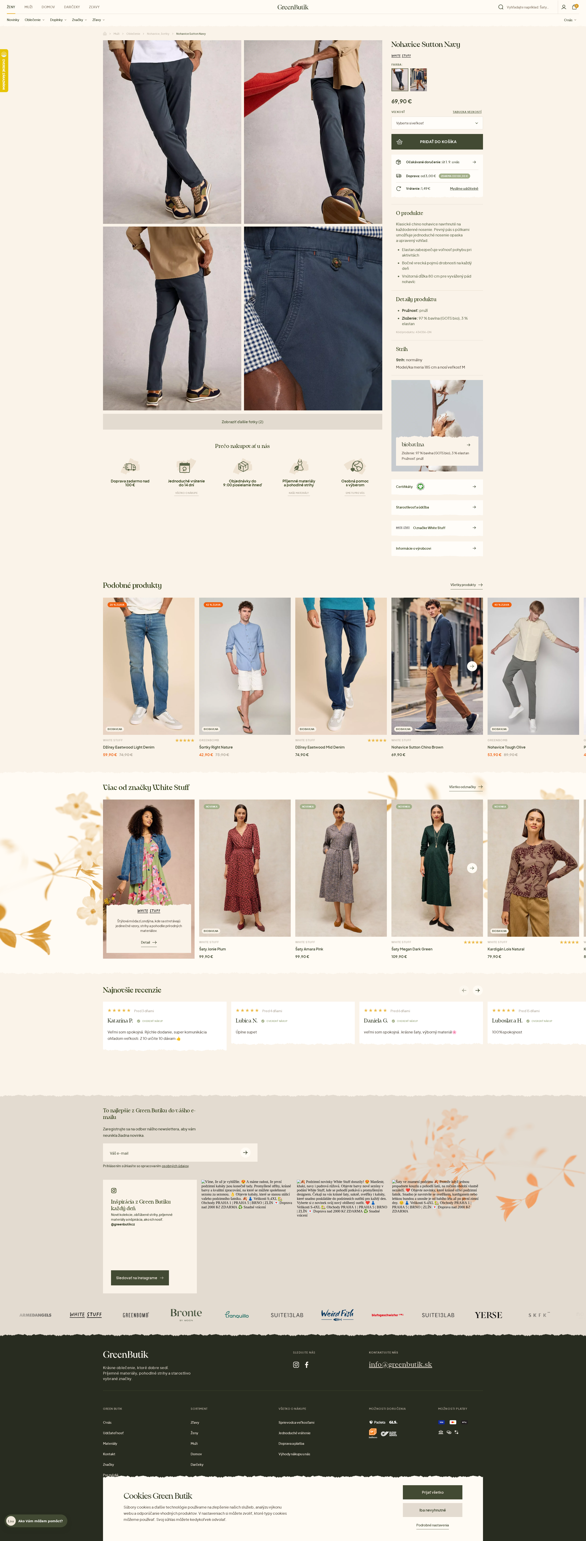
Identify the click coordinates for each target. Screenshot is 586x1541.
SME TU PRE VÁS (355, 493)
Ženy (11, 7)
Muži (28, 7)
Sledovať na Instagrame (136, 1277)
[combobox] (529, 7)
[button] (472, 666)
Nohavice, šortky (158, 33)
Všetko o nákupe (186, 493)
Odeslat (245, 1153)
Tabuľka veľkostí (467, 112)
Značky (77, 20)
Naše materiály (299, 493)
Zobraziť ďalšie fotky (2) (242, 421)
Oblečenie (33, 20)
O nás (568, 20)
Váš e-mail (119, 1153)
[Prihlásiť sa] (564, 7)
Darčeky (72, 7)
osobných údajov (175, 1166)
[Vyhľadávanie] (527, 7)
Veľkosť (398, 112)
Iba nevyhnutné (432, 1510)
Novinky (13, 20)
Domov (48, 7)
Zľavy (96, 20)
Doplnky (56, 20)
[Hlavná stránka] (293, 7)
